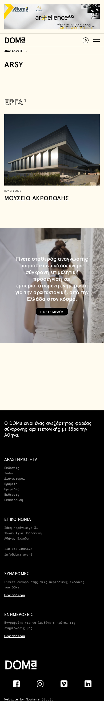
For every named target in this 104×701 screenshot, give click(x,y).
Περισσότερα (14, 595)
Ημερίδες (11, 489)
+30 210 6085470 (18, 549)
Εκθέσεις (11, 494)
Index (9, 473)
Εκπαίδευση (13, 500)
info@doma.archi (18, 554)
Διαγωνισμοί (14, 478)
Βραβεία (10, 484)
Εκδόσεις (11, 468)
